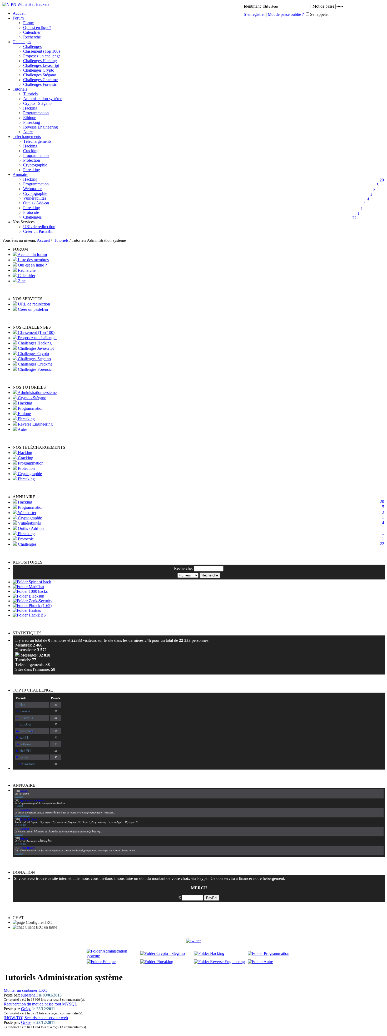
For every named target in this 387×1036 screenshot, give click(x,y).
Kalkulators (26, 810)
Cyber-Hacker (27, 848)
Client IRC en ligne (40, 927)
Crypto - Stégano (37, 103)
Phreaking (31, 122)
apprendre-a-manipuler (32, 800)
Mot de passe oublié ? (286, 14)
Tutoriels (20, 89)
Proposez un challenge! (37, 338)
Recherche (32, 37)
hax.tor (24, 838)
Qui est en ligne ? (32, 265)
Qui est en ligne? (37, 27)
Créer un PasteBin (38, 231)
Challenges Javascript (41, 65)
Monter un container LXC (25, 990)
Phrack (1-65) (40, 605)
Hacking (30, 108)
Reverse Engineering (40, 127)
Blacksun (36, 596)
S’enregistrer (254, 14)
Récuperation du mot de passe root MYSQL (40, 1004)
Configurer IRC (38, 922)
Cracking (30, 151)
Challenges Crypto (38, 70)
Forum (18, 18)
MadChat (36, 586)
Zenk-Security (40, 601)
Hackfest (24, 829)
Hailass (34, 610)
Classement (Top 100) (41, 51)
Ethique (29, 117)
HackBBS (37, 615)
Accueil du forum (32, 254)
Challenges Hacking (40, 60)
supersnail (29, 995)
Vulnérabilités (34, 198)
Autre (28, 132)
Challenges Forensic (40, 84)
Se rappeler (319, 14)
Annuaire (20, 174)
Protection (31, 160)
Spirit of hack (39, 582)
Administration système (42, 98)
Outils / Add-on (36, 203)
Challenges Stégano (39, 75)
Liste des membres (33, 260)
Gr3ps (26, 1009)
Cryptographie (35, 165)
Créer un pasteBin (32, 309)
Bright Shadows (28, 819)
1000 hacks (38, 591)
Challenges (22, 42)
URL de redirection (39, 226)
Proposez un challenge (42, 56)
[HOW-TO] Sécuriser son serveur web (36, 1017)
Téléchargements (27, 136)
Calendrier (32, 32)
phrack (24, 791)
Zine (21, 281)
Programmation (36, 113)
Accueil (19, 13)
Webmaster (32, 188)
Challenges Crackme (40, 79)
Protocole (31, 212)
